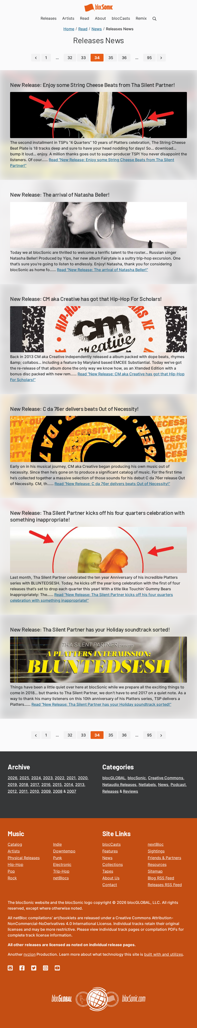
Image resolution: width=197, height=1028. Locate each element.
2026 (12, 777)
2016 (45, 784)
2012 (12, 791)
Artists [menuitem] (68, 18)
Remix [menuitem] (141, 18)
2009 (46, 791)
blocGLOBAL (113, 777)
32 (70, 57)
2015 (57, 784)
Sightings (156, 851)
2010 (34, 791)
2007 (71, 791)
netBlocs (61, 878)
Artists (14, 851)
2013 (79, 784)
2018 (23, 784)
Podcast (178, 784)
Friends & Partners (164, 857)
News (163, 784)
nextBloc (156, 844)
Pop (11, 871)
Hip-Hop (15, 864)
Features (110, 851)
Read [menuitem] (84, 18)
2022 (59, 777)
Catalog (15, 844)
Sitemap (155, 871)
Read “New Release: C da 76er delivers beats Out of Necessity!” (112, 483)
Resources (157, 864)
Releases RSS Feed (165, 884)
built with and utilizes (163, 954)
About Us (110, 878)
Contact (109, 884)
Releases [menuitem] (48, 18)
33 (83, 57)
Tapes (107, 871)
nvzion (30, 954)
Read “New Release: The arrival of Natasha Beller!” (102, 269)
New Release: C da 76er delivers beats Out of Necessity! (74, 408)
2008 (57, 791)
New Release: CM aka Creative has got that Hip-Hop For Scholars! (86, 298)
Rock (12, 878)
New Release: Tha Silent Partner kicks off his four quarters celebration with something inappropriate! (97, 516)
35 (110, 57)
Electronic (62, 864)
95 (149, 57)
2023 (48, 777)
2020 (82, 777)
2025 (24, 777)
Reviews (130, 791)
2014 (68, 784)
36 (124, 57)
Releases (110, 791)
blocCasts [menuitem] (121, 18)
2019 (12, 784)
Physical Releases (24, 857)
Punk (57, 857)
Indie (57, 844)
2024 (36, 777)
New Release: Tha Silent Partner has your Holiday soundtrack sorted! (90, 629)
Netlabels (147, 784)
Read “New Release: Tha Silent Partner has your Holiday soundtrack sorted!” (101, 704)
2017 (34, 784)
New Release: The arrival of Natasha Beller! (60, 194)
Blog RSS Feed (161, 878)
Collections (112, 864)
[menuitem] (154, 18)
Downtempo (64, 851)
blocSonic (137, 777)
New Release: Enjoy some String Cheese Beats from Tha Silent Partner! (92, 84)
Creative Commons (165, 777)
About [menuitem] (100, 18)
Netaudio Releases (119, 784)
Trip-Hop (61, 871)
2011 (23, 791)
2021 (71, 777)
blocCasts (111, 844)
